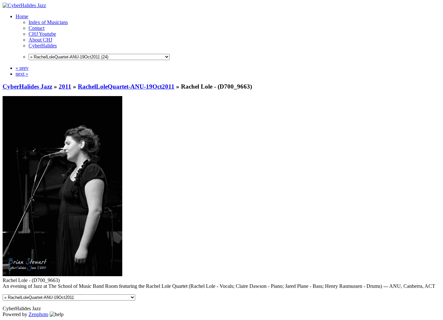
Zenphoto (38, 314)
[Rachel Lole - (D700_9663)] (62, 274)
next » (22, 74)
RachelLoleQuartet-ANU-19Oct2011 (126, 86)
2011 (65, 86)
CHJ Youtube (42, 34)
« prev (22, 68)
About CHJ (40, 40)
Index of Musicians (48, 22)
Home (22, 16)
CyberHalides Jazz (27, 86)
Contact (36, 28)
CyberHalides (43, 45)
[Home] (24, 5)
